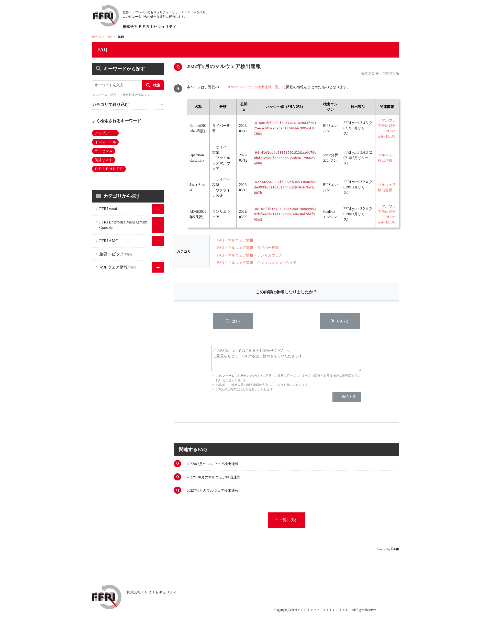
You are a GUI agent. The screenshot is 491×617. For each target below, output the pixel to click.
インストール (105, 142)
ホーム (96, 37)
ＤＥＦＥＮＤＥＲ (109, 169)
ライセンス (104, 151)
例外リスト (104, 160)
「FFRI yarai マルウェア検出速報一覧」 (250, 87)
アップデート (105, 133)
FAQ (109, 37)
